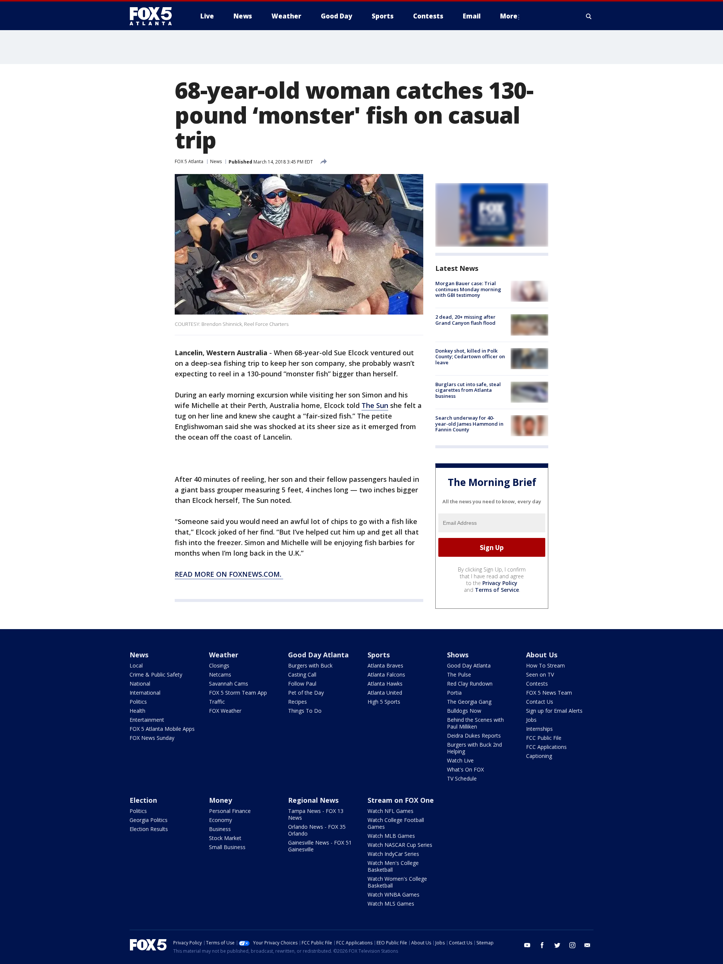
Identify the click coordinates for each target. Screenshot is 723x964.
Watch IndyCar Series (393, 853)
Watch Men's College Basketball (393, 866)
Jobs (531, 719)
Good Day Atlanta (318, 654)
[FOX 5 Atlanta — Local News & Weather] (154, 16)
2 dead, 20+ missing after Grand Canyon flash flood (465, 319)
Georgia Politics (149, 819)
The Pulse (459, 674)
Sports (379, 654)
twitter (557, 945)
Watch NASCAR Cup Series (400, 844)
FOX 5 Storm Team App (238, 692)
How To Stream (545, 665)
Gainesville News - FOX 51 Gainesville (320, 846)
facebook (542, 945)
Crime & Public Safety (156, 674)
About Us (541, 654)
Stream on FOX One (401, 800)
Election (143, 800)
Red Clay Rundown (470, 683)
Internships (539, 728)
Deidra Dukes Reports (474, 735)
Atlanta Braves (385, 665)
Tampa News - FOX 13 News (315, 814)
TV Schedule (462, 778)
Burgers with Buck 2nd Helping (474, 748)
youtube (527, 945)
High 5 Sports (384, 701)
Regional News (313, 800)
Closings (219, 665)
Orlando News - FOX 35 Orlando (317, 830)
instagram (572, 945)
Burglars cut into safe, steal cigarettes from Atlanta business (468, 390)
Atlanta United (385, 692)
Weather (223, 654)
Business (220, 829)
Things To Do (305, 710)
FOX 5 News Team (549, 692)
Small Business (227, 847)
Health (137, 710)
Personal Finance (230, 810)
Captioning (539, 755)
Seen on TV (540, 674)
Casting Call (302, 674)
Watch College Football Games (396, 823)
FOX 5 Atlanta (189, 161)
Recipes (297, 701)
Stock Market (225, 838)
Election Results (149, 829)
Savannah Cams (228, 683)
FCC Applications (546, 746)
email (587, 945)
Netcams (220, 674)
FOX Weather (225, 710)
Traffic (217, 701)
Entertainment (147, 719)
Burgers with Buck (310, 665)
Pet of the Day (306, 692)
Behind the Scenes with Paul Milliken (475, 723)
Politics (138, 701)
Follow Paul (302, 683)
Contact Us (539, 701)
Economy (220, 819)
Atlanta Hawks (385, 683)
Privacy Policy (499, 583)
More (508, 16)
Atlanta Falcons (386, 674)
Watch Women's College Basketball (397, 882)
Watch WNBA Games (393, 894)
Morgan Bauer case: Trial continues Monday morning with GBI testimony (468, 289)
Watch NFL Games (390, 810)
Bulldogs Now (464, 710)
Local (136, 665)
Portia (454, 692)
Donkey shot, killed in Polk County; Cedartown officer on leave (470, 356)
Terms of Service (497, 589)
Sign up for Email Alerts (554, 710)
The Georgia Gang (469, 701)
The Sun (375, 405)
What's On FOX (465, 769)
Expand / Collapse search (588, 16)
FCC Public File (543, 737)
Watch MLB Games (391, 835)
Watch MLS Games (391, 903)
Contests (537, 683)
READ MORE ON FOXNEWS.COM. (229, 574)
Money (220, 800)
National (140, 683)
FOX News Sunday (152, 737)
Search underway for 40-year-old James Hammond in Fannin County (469, 423)
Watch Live (460, 760)
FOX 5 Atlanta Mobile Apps (162, 728)
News (216, 161)
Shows (457, 654)
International (145, 692)
